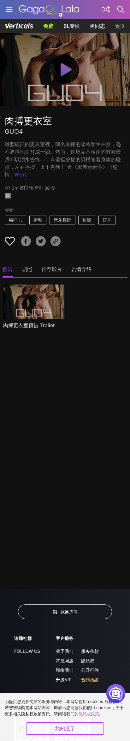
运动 (37, 220)
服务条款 (90, 651)
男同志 (97, 26)
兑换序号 (69, 612)
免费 (48, 26)
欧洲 (86, 220)
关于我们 (65, 651)
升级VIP (64, 679)
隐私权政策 (89, 713)
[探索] (106, 9)
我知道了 (65, 728)
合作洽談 (90, 679)
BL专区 (71, 26)
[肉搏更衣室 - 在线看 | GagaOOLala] (49, 9)
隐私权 (87, 660)
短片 (107, 220)
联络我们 (65, 670)
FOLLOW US (27, 651)
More (21, 174)
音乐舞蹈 (62, 220)
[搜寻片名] (121, 9)
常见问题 (65, 660)
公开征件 (90, 670)
